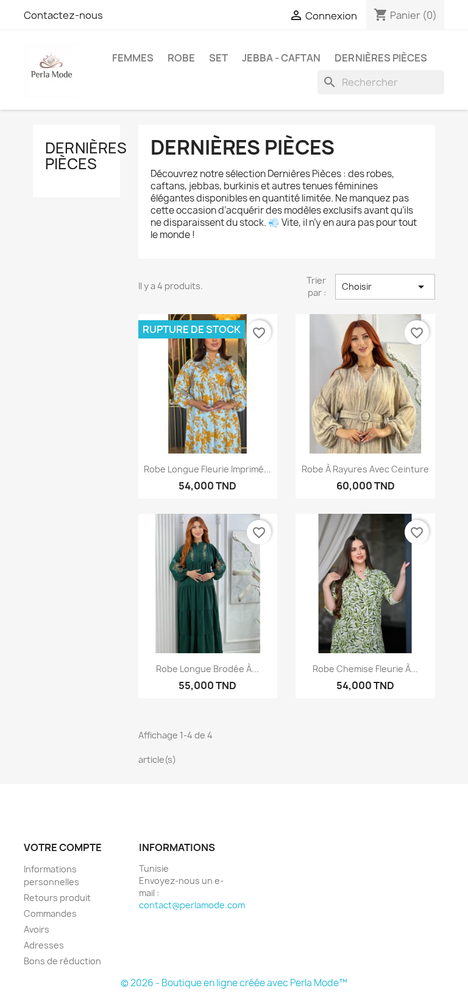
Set (218, 58)
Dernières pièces (381, 58)
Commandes (50, 913)
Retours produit (57, 897)
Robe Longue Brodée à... (207, 669)
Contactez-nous (63, 15)
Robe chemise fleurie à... (365, 669)
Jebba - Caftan (281, 58)
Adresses (44, 945)
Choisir (385, 286)
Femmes (133, 58)
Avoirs (36, 929)
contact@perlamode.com (192, 905)
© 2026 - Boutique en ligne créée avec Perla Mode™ (234, 982)
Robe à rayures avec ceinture (365, 469)
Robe (181, 58)
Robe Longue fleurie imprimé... (207, 469)
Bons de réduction (62, 961)
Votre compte (63, 847)
